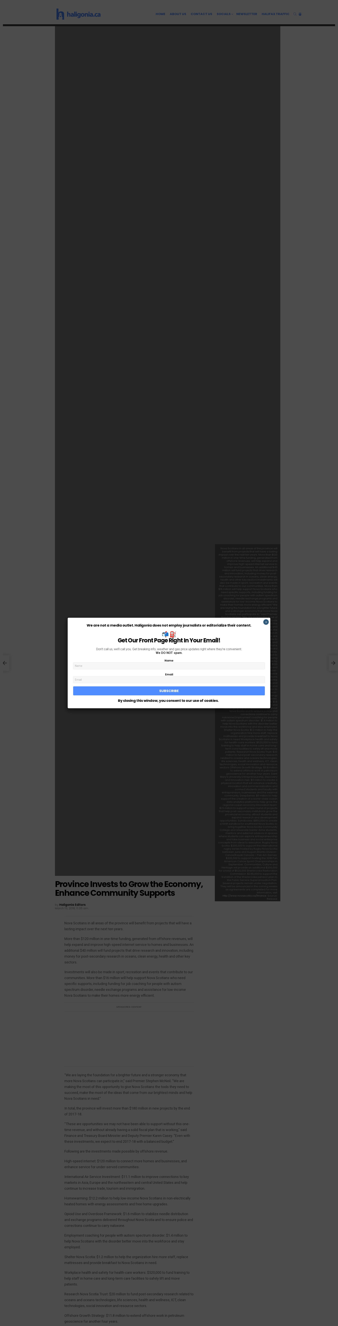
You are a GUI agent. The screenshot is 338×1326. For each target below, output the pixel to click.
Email (169, 674)
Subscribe (169, 690)
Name (169, 661)
